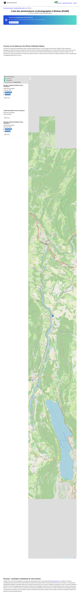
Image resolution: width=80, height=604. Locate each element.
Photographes (9, 80)
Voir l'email (8, 94)
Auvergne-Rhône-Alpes (19, 8)
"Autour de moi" (54, 581)
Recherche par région (67, 3)
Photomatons (9, 78)
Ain (26, 8)
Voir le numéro (8, 92)
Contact (75, 3)
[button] (52, 315)
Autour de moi (58, 3)
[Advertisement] (40, 34)
